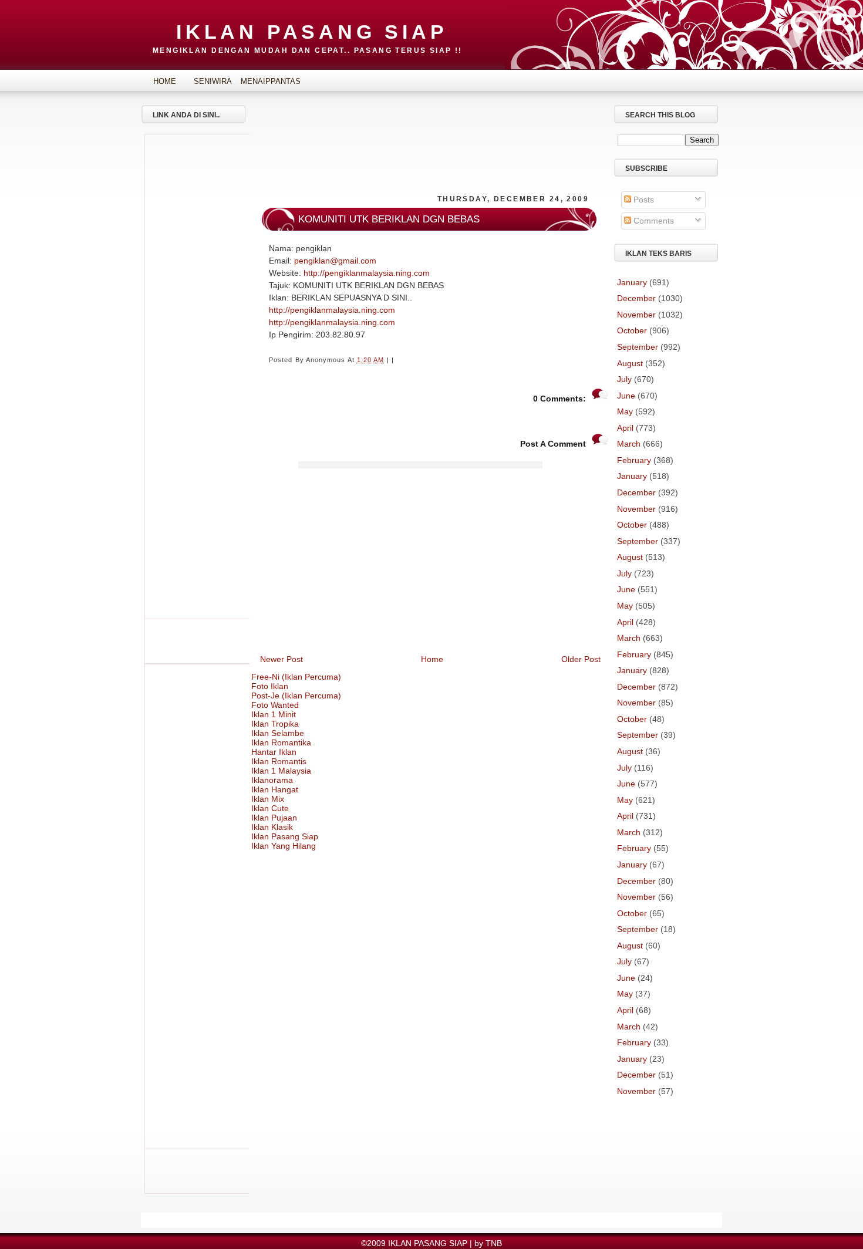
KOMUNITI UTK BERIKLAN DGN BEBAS (389, 219)
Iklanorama (272, 780)
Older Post (581, 659)
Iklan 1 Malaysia (281, 770)
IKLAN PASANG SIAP (312, 32)
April (625, 428)
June (626, 395)
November (636, 314)
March (628, 443)
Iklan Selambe (277, 733)
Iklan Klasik (272, 827)
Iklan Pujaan (274, 817)
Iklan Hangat (274, 789)
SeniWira (213, 81)
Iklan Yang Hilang (283, 845)
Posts (642, 199)
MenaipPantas (261, 81)
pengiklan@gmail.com (335, 260)
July (624, 379)
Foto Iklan (269, 686)
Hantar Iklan (273, 752)
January (632, 282)
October (632, 330)
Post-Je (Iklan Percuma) (296, 695)
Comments (652, 220)
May (625, 411)
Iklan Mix (267, 799)
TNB (494, 1243)
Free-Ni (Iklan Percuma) (296, 676)
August (630, 363)
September (637, 347)
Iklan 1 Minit (273, 714)
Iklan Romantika (281, 742)
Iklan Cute (270, 808)
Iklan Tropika (275, 723)
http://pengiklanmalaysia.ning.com (367, 273)
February (634, 460)
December (636, 298)
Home (164, 81)
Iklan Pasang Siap (284, 836)
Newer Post (281, 659)
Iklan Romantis (278, 761)
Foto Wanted (275, 705)
